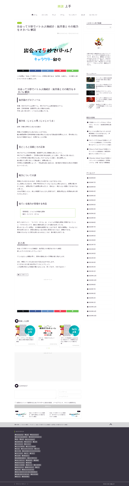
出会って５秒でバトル (20, 460)
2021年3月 (92, 262)
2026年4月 (92, 191)
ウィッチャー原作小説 (20, 446)
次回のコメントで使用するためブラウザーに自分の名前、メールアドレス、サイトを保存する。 (47, 402)
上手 (64, 6)
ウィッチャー (73, 15)
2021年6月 (92, 249)
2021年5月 (92, 253)
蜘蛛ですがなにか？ (30, 467)
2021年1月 (92, 271)
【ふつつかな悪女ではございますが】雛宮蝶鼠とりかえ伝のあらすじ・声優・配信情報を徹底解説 (100, 133)
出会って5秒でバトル (23, 274)
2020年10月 (92, 280)
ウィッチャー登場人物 (31, 446)
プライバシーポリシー (21, 483)
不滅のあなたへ (26, 455)
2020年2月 (92, 298)
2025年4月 (92, 209)
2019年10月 (92, 315)
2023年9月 (92, 218)
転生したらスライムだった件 (28, 469)
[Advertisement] (48, 293)
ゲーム (62, 15)
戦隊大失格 (29, 462)
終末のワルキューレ (19, 467)
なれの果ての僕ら (19, 441)
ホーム (35, 15)
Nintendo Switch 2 (35, 434)
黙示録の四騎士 (26, 476)
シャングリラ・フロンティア (28, 448)
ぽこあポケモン (28, 441)
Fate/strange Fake (19, 434)
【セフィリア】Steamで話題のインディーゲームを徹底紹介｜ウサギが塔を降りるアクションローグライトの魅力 (100, 142)
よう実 (35, 441)
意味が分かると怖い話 (20, 462)
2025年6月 (92, 200)
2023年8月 (92, 222)
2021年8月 (92, 240)
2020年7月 (92, 289)
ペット (27, 453)
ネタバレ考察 (25, 424)
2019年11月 (92, 311)
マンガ (19, 22)
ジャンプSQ (18, 451)
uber (17, 439)
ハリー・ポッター (19, 453)
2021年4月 (92, 258)
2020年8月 (92, 284)
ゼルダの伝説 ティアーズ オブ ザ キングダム (32, 451)
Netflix (27, 434)
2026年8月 (92, 178)
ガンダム (17, 448)
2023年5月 (92, 235)
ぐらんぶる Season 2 (30, 439)
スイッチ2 (45, 15)
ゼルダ (83, 15)
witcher (22, 439)
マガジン (32, 453)
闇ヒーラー (18, 476)
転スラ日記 (18, 469)
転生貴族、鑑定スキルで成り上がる (22, 474)
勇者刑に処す (29, 460)
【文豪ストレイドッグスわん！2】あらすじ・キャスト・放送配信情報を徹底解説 (100, 125)
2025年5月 (92, 204)
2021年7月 (92, 244)
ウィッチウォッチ (19, 444)
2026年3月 (92, 195)
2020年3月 (92, 293)
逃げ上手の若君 (35, 474)
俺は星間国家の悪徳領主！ (21, 458)
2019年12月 (92, 307)
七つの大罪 (18, 455)
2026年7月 (92, 182)
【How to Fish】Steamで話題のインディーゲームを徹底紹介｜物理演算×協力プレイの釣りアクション (100, 151)
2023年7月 (92, 227)
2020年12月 (92, 275)
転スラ (38, 467)
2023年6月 (92, 231)
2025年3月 (92, 213)
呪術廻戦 (36, 460)
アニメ (54, 15)
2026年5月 (92, 187)
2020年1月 (92, 302)
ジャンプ (37, 448)
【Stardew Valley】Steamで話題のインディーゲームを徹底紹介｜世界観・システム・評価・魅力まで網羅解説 (100, 160)
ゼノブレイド (93, 15)
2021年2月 (92, 267)
